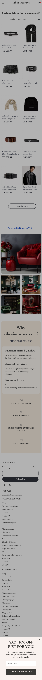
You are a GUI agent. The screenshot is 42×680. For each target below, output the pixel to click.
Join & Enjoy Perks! (21, 672)
